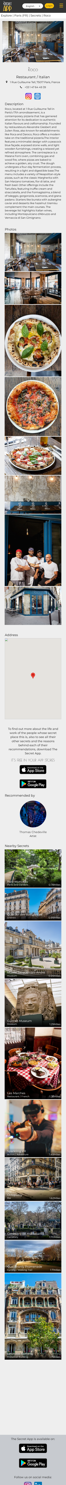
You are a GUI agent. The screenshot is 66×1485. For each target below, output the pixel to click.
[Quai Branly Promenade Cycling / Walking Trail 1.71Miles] (33, 1256)
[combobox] (32, 6)
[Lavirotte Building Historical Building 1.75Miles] (33, 1316)
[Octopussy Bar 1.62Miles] (33, 1179)
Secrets (36, 15)
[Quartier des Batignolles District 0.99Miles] (33, 904)
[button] (33, 675)
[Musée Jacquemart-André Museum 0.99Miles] (33, 949)
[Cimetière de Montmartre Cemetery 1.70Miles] (33, 1220)
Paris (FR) (22, 15)
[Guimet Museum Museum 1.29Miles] (33, 1002)
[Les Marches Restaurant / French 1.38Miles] (33, 1063)
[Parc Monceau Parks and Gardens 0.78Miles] (33, 868)
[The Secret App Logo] (7, 6)
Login (49, 5)
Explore (7, 15)
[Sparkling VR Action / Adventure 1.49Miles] (33, 1128)
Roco (47, 15)
